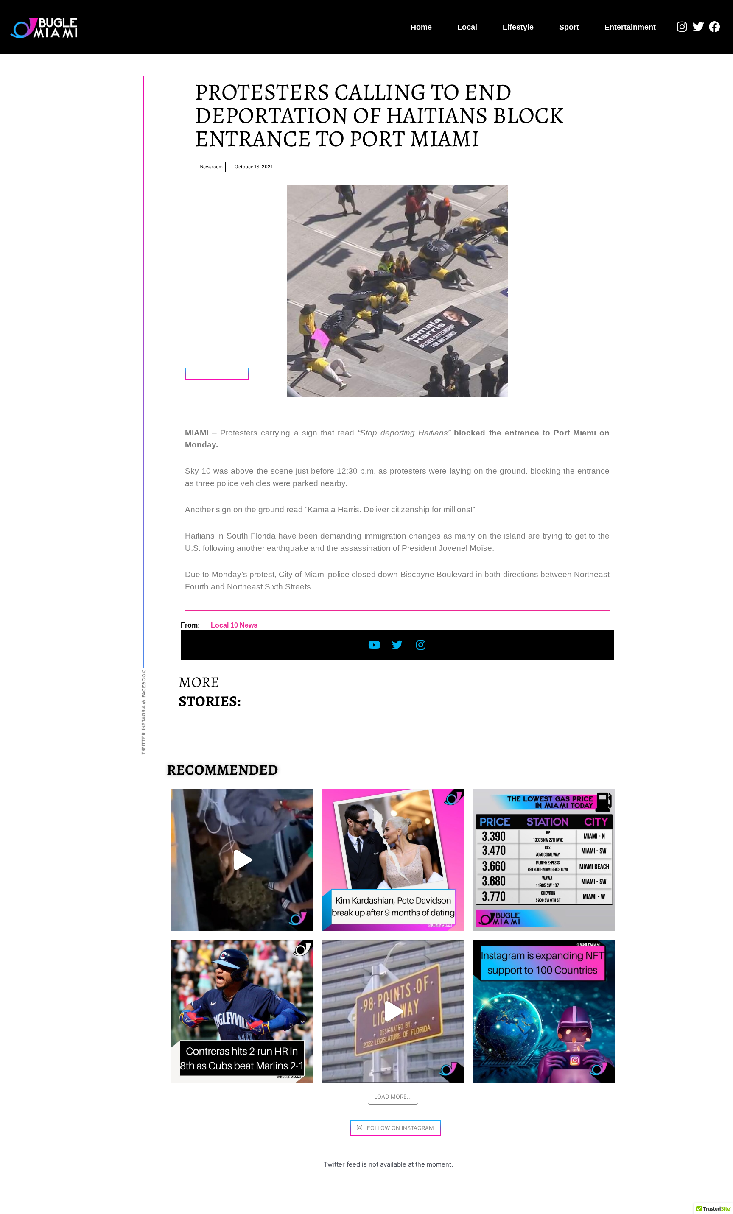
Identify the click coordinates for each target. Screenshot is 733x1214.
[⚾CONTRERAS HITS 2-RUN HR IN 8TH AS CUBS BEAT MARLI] (242, 1011)
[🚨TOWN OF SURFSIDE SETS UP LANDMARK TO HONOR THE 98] (393, 1011)
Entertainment (630, 27)
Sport (569, 27)
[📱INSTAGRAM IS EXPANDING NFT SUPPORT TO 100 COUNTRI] (544, 1011)
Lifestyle (518, 27)
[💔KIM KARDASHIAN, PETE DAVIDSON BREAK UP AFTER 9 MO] (393, 860)
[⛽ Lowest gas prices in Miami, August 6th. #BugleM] (544, 860)
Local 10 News (234, 625)
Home (421, 27)
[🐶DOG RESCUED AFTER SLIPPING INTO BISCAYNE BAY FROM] (242, 860)
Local (467, 27)
